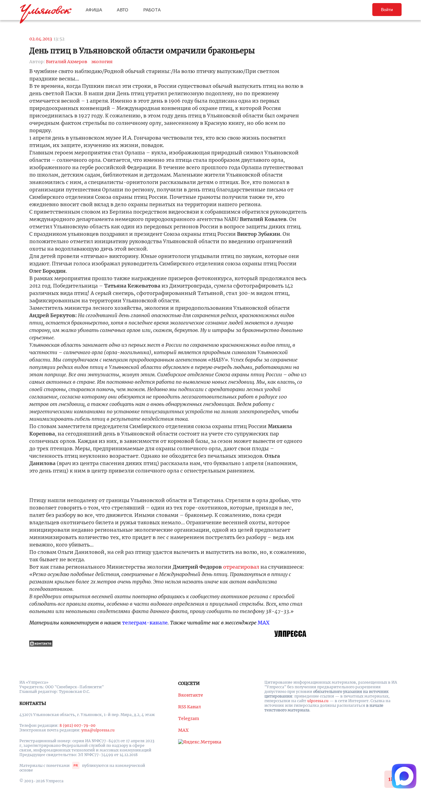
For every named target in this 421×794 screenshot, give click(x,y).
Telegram (188, 718)
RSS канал (189, 707)
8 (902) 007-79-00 (77, 725)
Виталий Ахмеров (66, 61)
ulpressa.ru (318, 700)
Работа (152, 9)
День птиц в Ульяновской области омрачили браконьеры (142, 50)
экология (101, 61)
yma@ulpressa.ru (98, 730)
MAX (263, 623)
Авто (122, 9)
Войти (387, 9)
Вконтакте (190, 695)
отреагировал (241, 567)
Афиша (94, 9)
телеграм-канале (145, 623)
